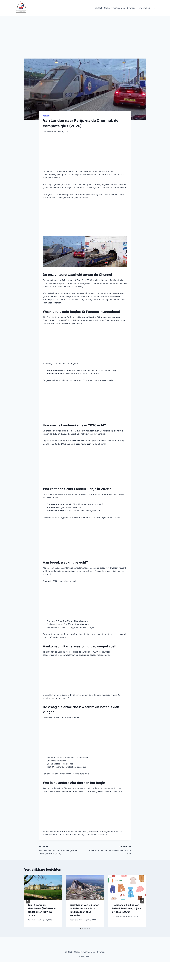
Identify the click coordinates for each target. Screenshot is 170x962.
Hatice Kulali (51, 132)
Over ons (131, 8)
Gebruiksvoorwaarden (114, 8)
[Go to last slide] (28, 900)
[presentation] (43, 887)
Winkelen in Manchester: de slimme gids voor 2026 (110, 850)
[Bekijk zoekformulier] (155, 8)
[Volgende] (142, 900)
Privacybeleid (144, 8)
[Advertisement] (85, 41)
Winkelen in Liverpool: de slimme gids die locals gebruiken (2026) (58, 850)
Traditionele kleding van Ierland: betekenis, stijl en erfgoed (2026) (126, 908)
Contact (98, 8)
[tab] (80, 928)
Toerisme (46, 116)
